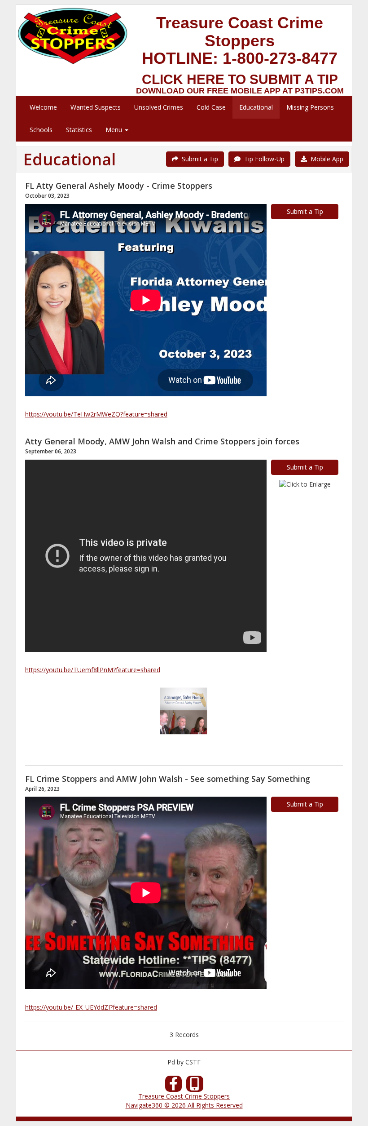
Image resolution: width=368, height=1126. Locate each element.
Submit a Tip (198, 159)
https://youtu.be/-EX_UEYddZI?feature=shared (91, 1007)
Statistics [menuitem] (79, 129)
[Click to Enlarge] (305, 484)
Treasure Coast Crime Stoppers (184, 1096)
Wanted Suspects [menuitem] (95, 107)
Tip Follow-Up (263, 159)
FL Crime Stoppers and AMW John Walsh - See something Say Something (167, 778)
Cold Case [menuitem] (211, 107)
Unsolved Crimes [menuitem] (158, 107)
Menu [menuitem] (114, 129)
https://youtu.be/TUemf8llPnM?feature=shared (92, 669)
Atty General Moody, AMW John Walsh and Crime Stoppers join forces (162, 441)
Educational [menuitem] (256, 107)
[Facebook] (173, 1086)
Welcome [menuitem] (43, 107)
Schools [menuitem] (41, 129)
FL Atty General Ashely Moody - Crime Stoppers (118, 185)
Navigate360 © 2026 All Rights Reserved (184, 1105)
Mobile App (325, 159)
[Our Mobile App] (194, 1086)
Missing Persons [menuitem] (310, 107)
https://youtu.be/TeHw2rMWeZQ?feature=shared (96, 414)
